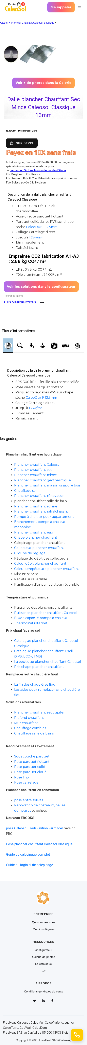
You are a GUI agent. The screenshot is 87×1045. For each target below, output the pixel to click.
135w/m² (35, 237)
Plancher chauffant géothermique (42, 480)
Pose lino (21, 777)
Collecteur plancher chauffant (39, 548)
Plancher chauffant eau (33, 532)
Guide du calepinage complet (28, 854)
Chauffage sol (25, 491)
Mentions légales (43, 929)
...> (43, 970)
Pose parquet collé (29, 767)
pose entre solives (28, 800)
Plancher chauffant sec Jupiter (39, 712)
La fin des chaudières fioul (35, 684)
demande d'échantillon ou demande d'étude (38, 170)
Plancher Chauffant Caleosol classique (32, 22)
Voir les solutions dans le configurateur (41, 287)
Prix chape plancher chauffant (39, 667)
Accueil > (5, 22)
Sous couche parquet (32, 756)
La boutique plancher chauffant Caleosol (47, 662)
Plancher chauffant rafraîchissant (41, 511)
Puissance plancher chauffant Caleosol (45, 613)
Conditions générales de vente (43, 991)
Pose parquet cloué (30, 772)
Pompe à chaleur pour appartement (44, 517)
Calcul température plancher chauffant (46, 569)
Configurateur (43, 950)
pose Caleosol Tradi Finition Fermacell (35, 828)
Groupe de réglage (30, 553)
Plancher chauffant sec (33, 470)
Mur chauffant (26, 723)
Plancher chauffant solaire (35, 506)
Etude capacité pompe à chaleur (41, 618)
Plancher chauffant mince (35, 475)
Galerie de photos (43, 956)
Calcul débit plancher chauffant (40, 563)
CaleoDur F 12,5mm (41, 227)
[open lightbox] (43, 51)
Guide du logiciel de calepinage (29, 865)
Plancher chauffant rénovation (39, 496)
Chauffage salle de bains (34, 733)
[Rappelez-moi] (77, 1035)
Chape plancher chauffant (35, 537)
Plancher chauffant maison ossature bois (47, 485)
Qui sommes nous (43, 922)
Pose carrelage (26, 782)
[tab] (8, 345)
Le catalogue (43, 963)
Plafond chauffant (29, 718)
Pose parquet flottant (32, 762)
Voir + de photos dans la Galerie (43, 83)
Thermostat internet (31, 623)
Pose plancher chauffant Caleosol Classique (39, 844)
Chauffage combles (30, 728)
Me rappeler (61, 7)
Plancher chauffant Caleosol (37, 465)
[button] (79, 7)
